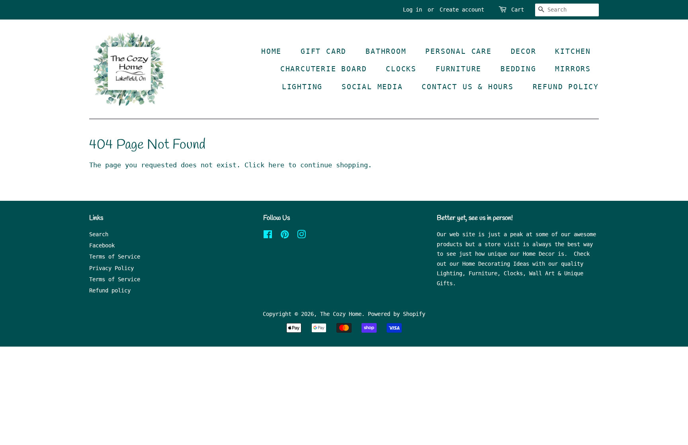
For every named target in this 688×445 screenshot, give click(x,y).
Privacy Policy (111, 268)
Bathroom (386, 51)
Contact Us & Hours (467, 86)
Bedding (518, 69)
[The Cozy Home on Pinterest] (284, 236)
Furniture (458, 69)
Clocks (401, 69)
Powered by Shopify (396, 314)
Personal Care (458, 51)
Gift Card (323, 51)
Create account (462, 9)
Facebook (102, 245)
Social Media (372, 86)
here (276, 165)
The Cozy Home (341, 314)
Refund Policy (566, 86)
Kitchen (573, 51)
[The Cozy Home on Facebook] (267, 236)
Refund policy (110, 290)
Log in (412, 9)
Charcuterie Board (323, 69)
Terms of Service (114, 256)
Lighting (302, 86)
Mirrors (573, 69)
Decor (523, 51)
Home (271, 51)
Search (98, 234)
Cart (517, 9)
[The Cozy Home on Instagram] (301, 236)
